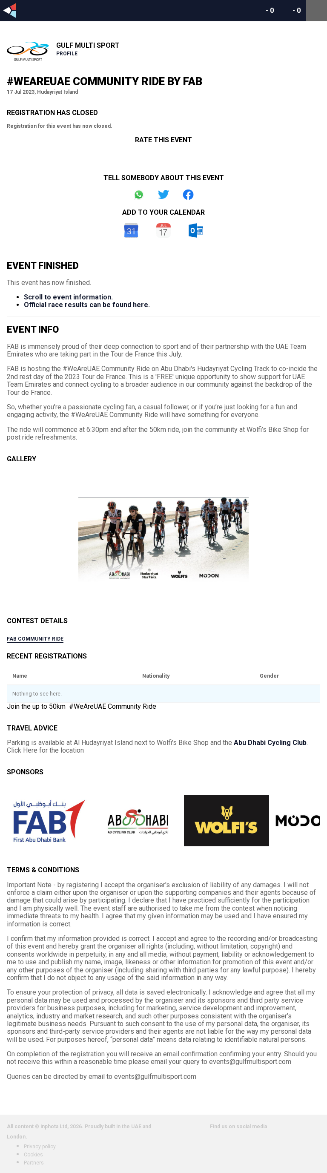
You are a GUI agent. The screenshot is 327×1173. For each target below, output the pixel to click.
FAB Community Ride (35, 639)
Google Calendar (131, 230)
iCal (163, 230)
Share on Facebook (188, 194)
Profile (66, 54)
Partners (34, 1163)
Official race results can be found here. (87, 305)
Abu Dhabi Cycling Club (270, 743)
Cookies (33, 1155)
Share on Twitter (163, 194)
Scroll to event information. (68, 297)
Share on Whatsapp (138, 194)
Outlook (196, 230)
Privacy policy (40, 1147)
